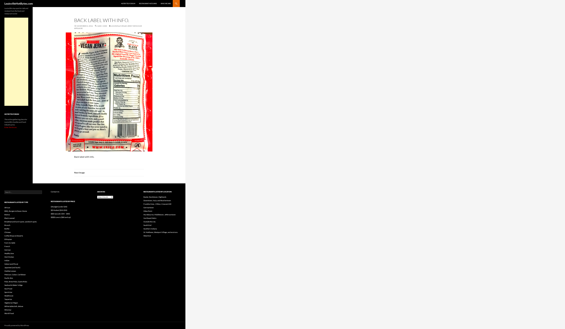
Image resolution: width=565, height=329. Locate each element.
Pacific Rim (8, 278)
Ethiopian (8, 239)
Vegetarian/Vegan (11, 303)
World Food (9, 313)
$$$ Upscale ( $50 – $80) (60, 214)
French (7, 246)
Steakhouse (8, 296)
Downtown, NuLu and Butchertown (157, 200)
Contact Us (55, 192)
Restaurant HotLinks (148, 3)
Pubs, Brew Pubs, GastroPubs (15, 282)
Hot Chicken (9, 257)
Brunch (7, 225)
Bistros (7, 215)
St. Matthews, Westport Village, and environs (160, 232)
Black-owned (9, 218)
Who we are (166, 3)
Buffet (6, 229)
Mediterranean (10, 271)
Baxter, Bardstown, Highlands (154, 197)
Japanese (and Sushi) (12, 267)
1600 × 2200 (102, 26)
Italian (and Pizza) (11, 264)
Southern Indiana (150, 229)
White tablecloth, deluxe (13, 306)
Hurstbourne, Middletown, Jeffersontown (159, 215)
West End (147, 236)
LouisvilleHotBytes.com (18, 3)
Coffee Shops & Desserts (13, 236)
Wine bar (7, 310)
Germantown (148, 207)
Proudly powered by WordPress (16, 325)
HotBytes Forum (128, 3)
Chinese (7, 232)
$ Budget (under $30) (59, 207)
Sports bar (8, 292)
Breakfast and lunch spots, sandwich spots (20, 222)
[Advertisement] (16, 62)
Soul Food (8, 289)
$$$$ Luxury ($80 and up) (61, 217)
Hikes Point (147, 211)
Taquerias (8, 299)
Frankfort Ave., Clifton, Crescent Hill (157, 204)
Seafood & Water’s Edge (13, 285)
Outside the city (149, 222)
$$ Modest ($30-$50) (59, 210)
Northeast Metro (149, 218)
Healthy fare (9, 253)
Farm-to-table (9, 243)
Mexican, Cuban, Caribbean (15, 274)
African (7, 207)
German (7, 250)
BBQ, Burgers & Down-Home (15, 211)
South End (147, 225)
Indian (6, 260)
